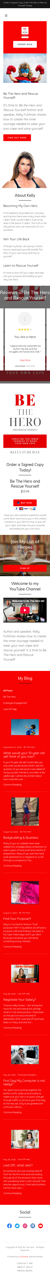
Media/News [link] (25, 1270)
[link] (25, 37)
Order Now (25, 44)
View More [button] (25, 360)
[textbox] (25, 557)
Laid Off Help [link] (10, 709)
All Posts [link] (7, 690)
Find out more (17, 137)
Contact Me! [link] (25, 1263)
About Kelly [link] (25, 1267)
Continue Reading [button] (12, 784)
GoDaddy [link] (23, 1256)
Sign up (25, 568)
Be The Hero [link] (9, 696)
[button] (6, 15)
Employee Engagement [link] (15, 703)
